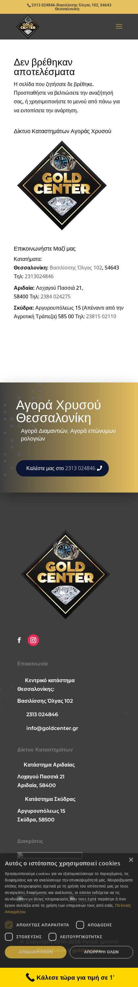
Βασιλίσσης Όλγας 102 (76, 267)
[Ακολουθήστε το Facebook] (19, 640)
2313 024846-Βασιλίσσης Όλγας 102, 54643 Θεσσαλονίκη (71, 7)
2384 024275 (55, 296)
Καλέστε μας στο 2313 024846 (60, 468)
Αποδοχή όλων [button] (36, 952)
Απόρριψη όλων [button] (101, 952)
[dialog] (69, 920)
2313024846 (39, 276)
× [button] (130, 860)
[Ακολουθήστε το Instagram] (33, 640)
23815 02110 (101, 316)
